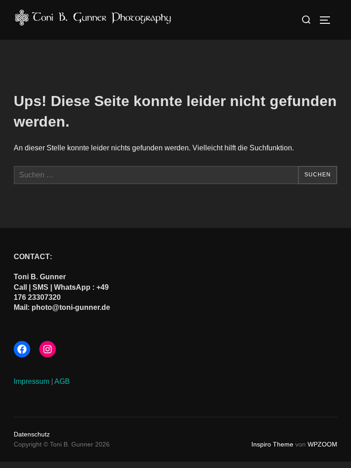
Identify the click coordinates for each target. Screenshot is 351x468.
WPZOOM (322, 444)
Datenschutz (32, 434)
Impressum (31, 381)
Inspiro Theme (272, 444)
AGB (62, 381)
